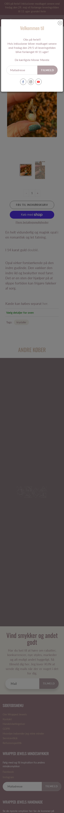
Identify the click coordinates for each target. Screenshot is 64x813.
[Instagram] (31, 82)
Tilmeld (47, 70)
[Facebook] (23, 82)
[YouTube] (38, 82)
